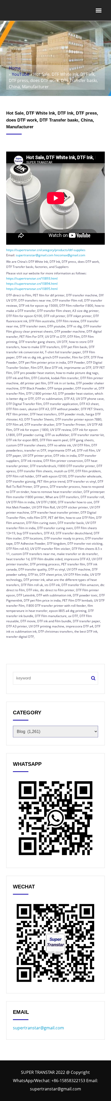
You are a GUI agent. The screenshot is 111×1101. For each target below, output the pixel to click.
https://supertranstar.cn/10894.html (32, 283)
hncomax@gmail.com (69, 255)
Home (15, 68)
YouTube (20, 74)
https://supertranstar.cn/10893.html (32, 278)
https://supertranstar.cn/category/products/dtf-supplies (45, 250)
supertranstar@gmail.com (34, 255)
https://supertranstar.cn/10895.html (32, 289)
